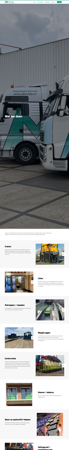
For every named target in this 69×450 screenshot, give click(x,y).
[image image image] (50, 309)
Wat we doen (40, 2)
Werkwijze (47, 2)
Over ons (53, 2)
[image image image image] (50, 365)
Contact (59, 2)
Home (34, 2)
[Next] (64, 254)
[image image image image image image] (50, 254)
